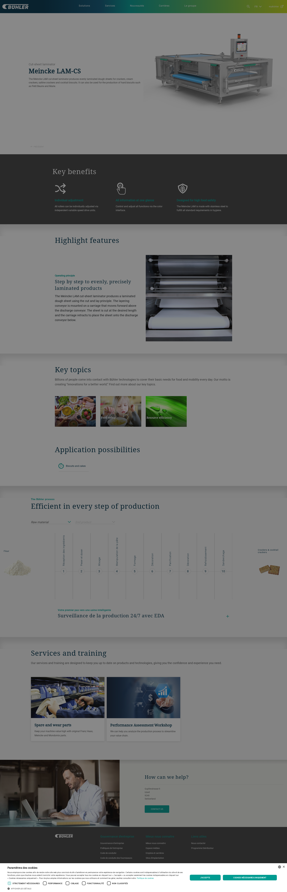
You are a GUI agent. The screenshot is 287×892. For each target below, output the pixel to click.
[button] (95, 888)
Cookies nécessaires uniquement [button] (249, 877)
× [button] (284, 867)
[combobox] (279, 866)
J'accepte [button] (205, 877)
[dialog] (143, 877)
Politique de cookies (145, 878)
